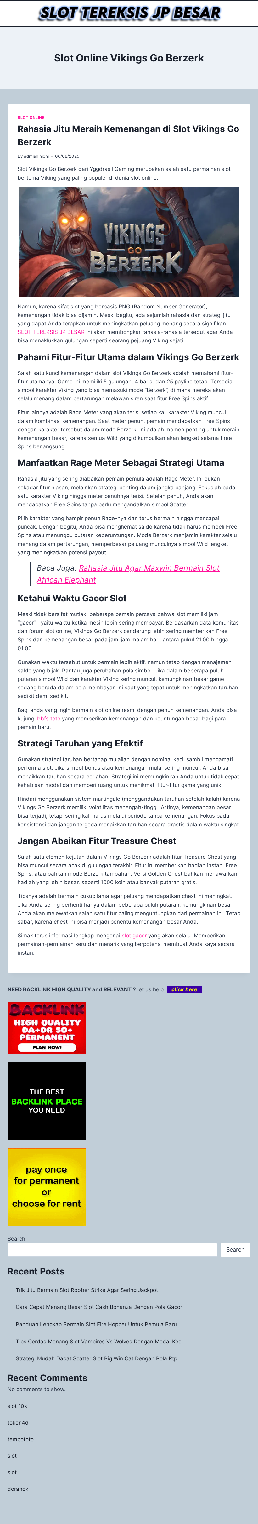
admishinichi (36, 156)
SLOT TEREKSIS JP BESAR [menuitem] (51, 332)
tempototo (21, 1439)
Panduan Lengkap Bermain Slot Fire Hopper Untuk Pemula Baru (96, 1324)
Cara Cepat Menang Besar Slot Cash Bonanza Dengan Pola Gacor (99, 1307)
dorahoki (19, 1489)
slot (12, 1456)
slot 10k (17, 1406)
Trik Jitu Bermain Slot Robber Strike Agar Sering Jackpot (87, 1290)
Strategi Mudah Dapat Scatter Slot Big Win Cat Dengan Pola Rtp (96, 1358)
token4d (18, 1423)
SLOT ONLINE (31, 117)
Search (16, 1239)
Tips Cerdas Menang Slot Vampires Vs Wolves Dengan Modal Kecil (100, 1341)
